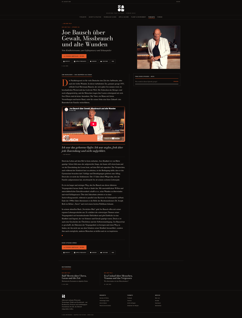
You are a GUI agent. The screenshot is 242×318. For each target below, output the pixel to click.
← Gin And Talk (67, 23)
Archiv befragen (131, 303)
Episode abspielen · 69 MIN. (75, 56)
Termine (159, 17)
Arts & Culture (124, 17)
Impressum (158, 303)
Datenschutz (158, 305)
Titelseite (83, 17)
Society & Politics (95, 17)
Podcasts (151, 17)
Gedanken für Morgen (133, 305)
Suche (178, 1)
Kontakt (157, 300)
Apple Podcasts (81, 61)
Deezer (94, 61)
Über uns (157, 298)
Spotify (67, 61)
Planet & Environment (138, 17)
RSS (113, 61)
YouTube (105, 61)
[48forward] (121, 8)
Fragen (175, 81)
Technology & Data (110, 17)
